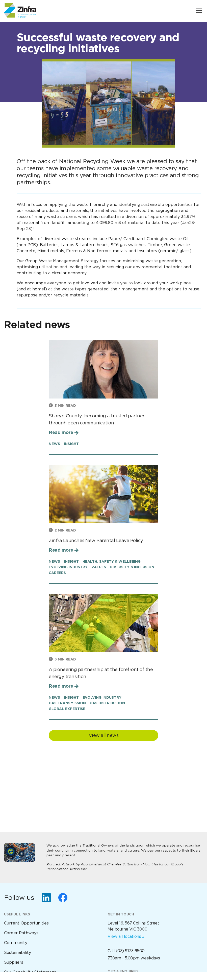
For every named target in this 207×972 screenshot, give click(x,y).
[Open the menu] (199, 11)
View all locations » (126, 936)
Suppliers (13, 962)
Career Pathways (21, 933)
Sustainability (17, 952)
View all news (104, 735)
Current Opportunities (26, 923)
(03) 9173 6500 (130, 950)
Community (15, 942)
